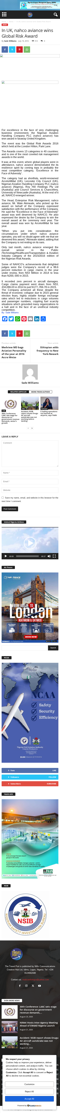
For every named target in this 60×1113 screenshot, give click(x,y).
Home (4, 21)
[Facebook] (5, 49)
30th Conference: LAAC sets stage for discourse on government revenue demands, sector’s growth (10, 418)
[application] (30, 543)
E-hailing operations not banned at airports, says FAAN (48, 413)
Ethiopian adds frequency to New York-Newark (47, 351)
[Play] (5, 556)
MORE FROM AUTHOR (40, 392)
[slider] (27, 556)
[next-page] (32, 428)
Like (54, 770)
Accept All (29, 1099)
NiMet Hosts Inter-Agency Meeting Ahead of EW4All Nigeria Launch (39, 1024)
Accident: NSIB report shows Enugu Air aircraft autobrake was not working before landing (29, 416)
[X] (12, 49)
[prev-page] (28, 428)
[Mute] (49, 556)
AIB (3, 411)
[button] (30, 543)
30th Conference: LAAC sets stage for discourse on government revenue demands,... (38, 1009)
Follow (52, 777)
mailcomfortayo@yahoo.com (35, 979)
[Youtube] (40, 986)
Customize (29, 1084)
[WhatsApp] (27, 49)
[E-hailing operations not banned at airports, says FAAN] (49, 403)
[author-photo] (30, 372)
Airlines (44, 409)
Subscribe (51, 783)
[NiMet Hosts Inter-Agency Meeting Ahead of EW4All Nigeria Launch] (10, 1027)
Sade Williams (10, 41)
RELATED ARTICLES (18, 392)
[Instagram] (27, 986)
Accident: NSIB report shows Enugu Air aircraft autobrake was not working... (39, 1040)
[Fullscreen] (54, 556)
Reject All (29, 1091)
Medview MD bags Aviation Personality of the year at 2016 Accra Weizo (14, 352)
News (11, 21)
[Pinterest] (19, 49)
